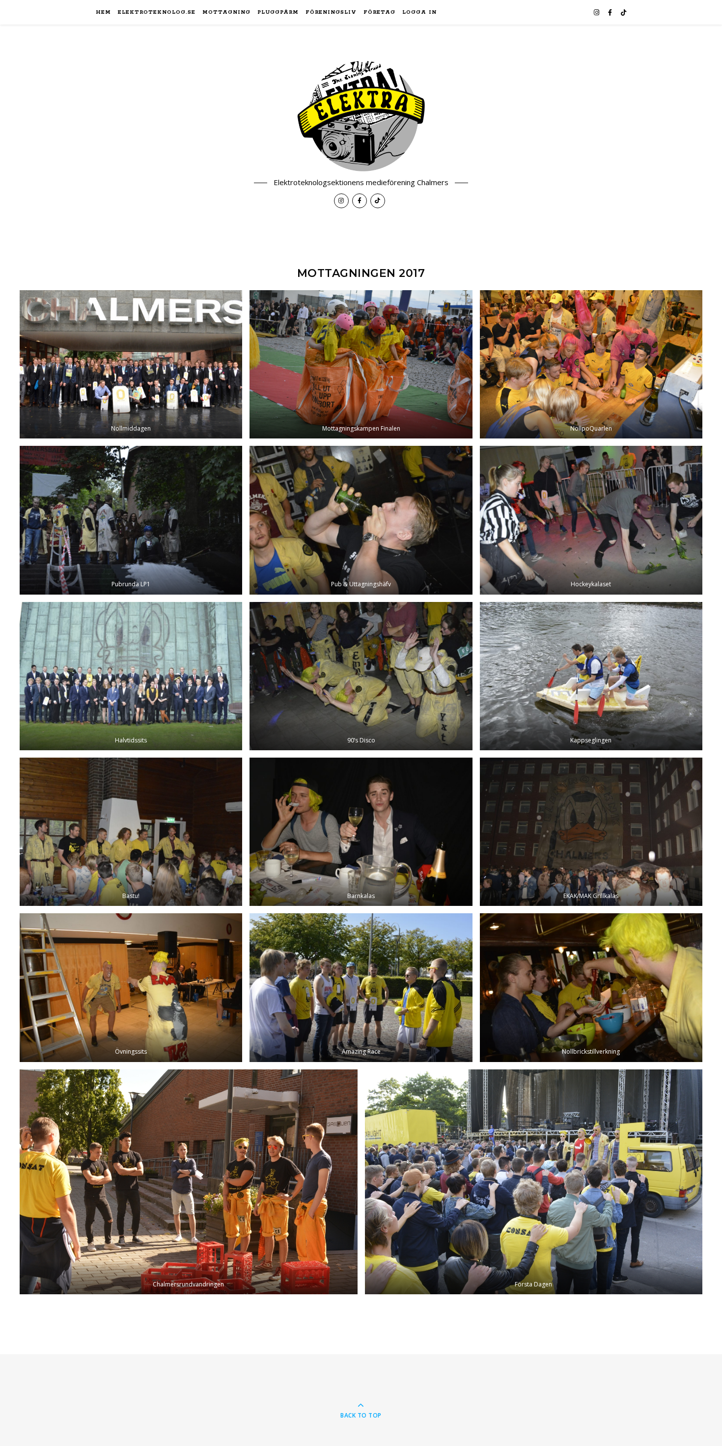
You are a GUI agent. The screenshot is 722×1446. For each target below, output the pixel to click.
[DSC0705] (361, 676)
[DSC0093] (591, 987)
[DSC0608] (591, 832)
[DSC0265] (361, 987)
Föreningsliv (331, 12)
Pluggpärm (278, 12)
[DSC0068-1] (534, 1182)
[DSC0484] (131, 987)
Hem (103, 12)
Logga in (419, 12)
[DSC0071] (189, 1182)
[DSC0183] (591, 676)
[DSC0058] (131, 520)
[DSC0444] (361, 364)
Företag (379, 12)
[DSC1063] (131, 832)
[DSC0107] (131, 364)
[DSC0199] (591, 520)
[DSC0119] (131, 676)
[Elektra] (361, 116)
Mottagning (226, 12)
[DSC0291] (591, 364)
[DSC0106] (361, 832)
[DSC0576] (361, 520)
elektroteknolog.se (156, 12)
